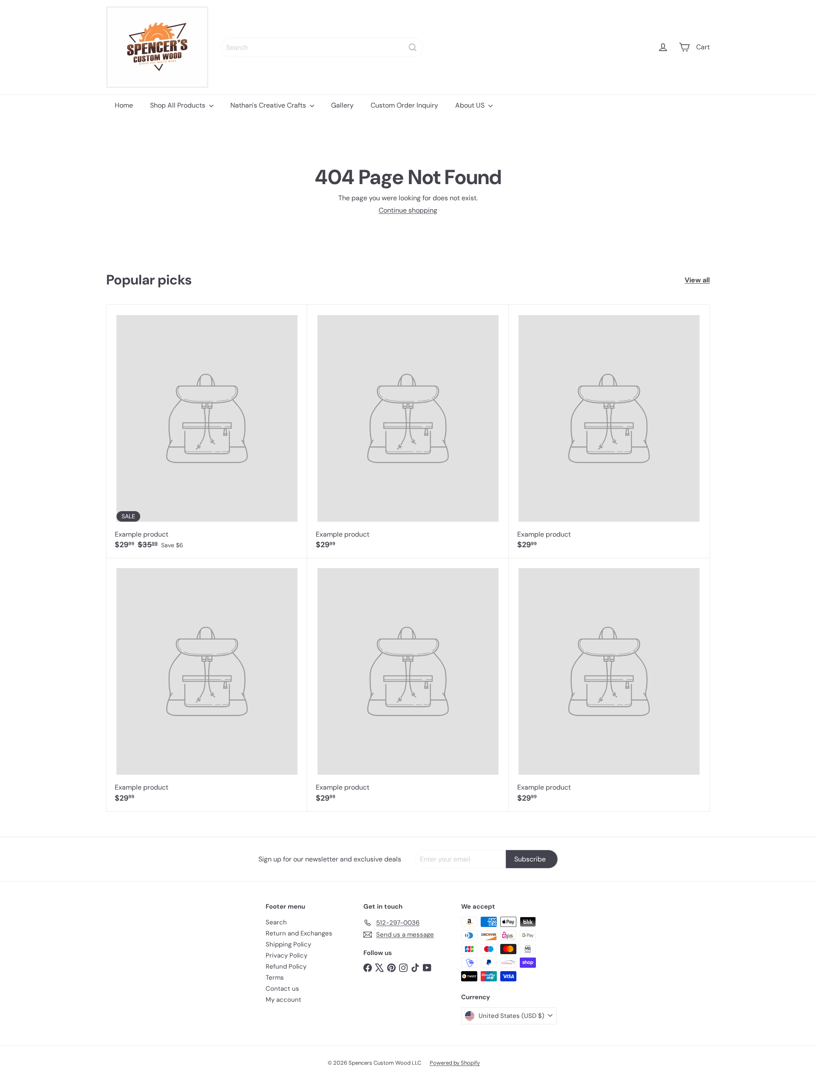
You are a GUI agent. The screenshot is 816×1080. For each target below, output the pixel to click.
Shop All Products (178, 105)
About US (470, 105)
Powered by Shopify (455, 1062)
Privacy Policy (286, 955)
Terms (275, 977)
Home (124, 105)
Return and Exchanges (299, 933)
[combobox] (322, 47)
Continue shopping (408, 210)
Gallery (342, 105)
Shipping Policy (288, 944)
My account (283, 999)
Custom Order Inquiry (404, 105)
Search (276, 922)
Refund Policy (286, 966)
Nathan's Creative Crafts (269, 105)
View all (697, 280)
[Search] (412, 47)
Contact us (282, 988)
